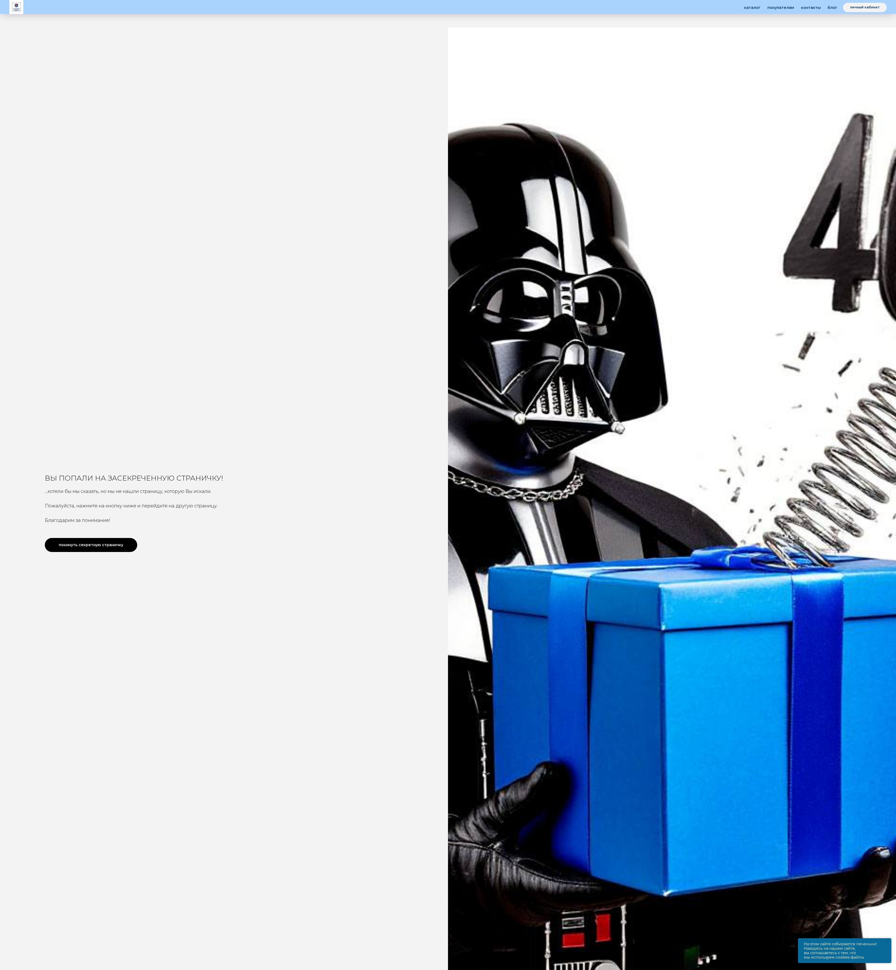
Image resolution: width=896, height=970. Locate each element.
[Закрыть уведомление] (888, 941)
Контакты (811, 7)
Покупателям (780, 7)
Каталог (752, 7)
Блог (832, 7)
